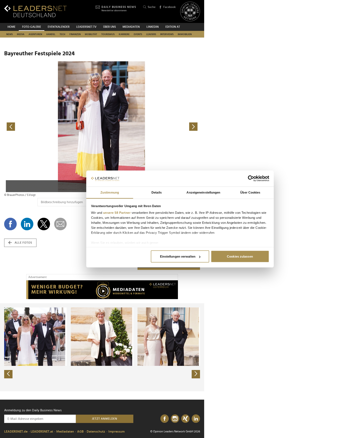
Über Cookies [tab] (250, 192)
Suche (151, 7)
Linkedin (152, 26)
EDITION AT (172, 26)
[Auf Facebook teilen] (10, 224)
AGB (80, 431)
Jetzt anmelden (104, 418)
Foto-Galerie (31, 26)
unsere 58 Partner (117, 212)
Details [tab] (156, 192)
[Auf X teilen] (44, 224)
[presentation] (8, 374)
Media (20, 34)
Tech (62, 34)
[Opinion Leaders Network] (190, 11)
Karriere (124, 34)
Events (138, 34)
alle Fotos (23, 242)
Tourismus (108, 34)
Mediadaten (131, 26)
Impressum (116, 431)
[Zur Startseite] (35, 11)
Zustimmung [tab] (109, 192)
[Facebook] (164, 419)
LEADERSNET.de (16, 431)
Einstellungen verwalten (177, 256)
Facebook (169, 7)
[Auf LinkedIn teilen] (27, 224)
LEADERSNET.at (42, 431)
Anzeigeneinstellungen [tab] (203, 192)
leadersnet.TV (86, 26)
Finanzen (75, 34)
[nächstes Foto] (151, 126)
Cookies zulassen (240, 256)
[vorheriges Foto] (53, 126)
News (9, 34)
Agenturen (35, 34)
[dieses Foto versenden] (60, 224)
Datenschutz (96, 431)
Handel (50, 34)
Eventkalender (59, 26)
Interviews (167, 34)
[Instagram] (175, 419)
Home (11, 26)
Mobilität (91, 34)
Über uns (109, 26)
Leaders (151, 34)
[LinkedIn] (196, 419)
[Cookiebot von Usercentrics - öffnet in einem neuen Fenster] (251, 178)
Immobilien (185, 34)
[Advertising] (102, 289)
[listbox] (102, 347)
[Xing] (185, 419)
